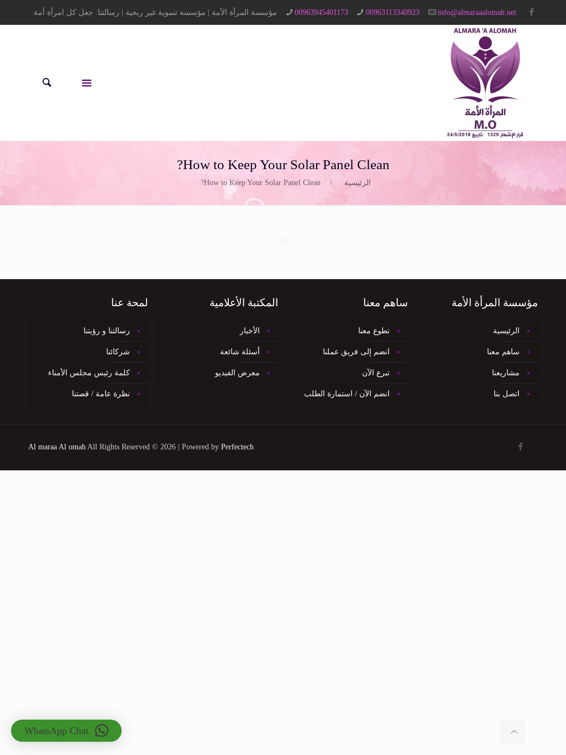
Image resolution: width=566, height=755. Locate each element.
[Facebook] (532, 12)
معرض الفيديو (237, 373)
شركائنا (118, 352)
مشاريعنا (506, 373)
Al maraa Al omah (57, 447)
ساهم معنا (503, 352)
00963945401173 (321, 12)
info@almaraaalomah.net (477, 12)
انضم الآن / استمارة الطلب (347, 394)
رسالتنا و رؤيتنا (106, 331)
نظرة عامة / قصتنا (101, 394)
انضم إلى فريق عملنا (356, 352)
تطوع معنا (374, 331)
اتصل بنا (507, 394)
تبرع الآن (376, 373)
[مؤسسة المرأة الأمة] (485, 83)
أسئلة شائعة (240, 352)
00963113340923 (393, 12)
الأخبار (250, 331)
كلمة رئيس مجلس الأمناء (89, 373)
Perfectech (237, 447)
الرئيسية (357, 183)
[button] (66, 731)
